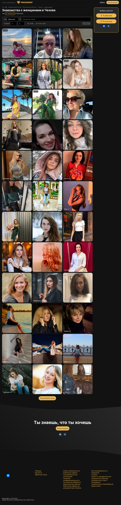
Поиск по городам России (101, 477)
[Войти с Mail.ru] (109, 26)
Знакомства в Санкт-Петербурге (99, 481)
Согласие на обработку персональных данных (72, 483)
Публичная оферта (70, 473)
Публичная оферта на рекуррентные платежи (72, 487)
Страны (94, 475)
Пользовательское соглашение (70, 476)
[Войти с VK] (104, 26)
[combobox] (11, 19)
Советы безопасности (71, 471)
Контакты (38, 473)
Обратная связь (41, 475)
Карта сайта (96, 486)
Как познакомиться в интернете (99, 472)
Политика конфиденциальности (71, 479)
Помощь (38, 471)
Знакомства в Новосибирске (102, 484)
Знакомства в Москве (99, 478)
